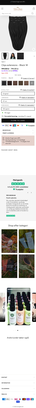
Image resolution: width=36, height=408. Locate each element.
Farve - (7, 78)
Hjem (3, 62)
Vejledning (5, 388)
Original (5, 93)
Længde (5, 97)
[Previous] (28, 193)
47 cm (5, 101)
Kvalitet (5, 90)
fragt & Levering (8, 133)
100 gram (6, 109)
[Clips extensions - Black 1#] (4, 83)
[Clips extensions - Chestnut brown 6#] (26, 83)
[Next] (31, 193)
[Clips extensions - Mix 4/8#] (20, 83)
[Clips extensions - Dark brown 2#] (9, 83)
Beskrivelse (7, 130)
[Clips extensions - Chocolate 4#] (15, 83)
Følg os (4, 394)
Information (5, 383)
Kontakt (4, 377)
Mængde (5, 105)
